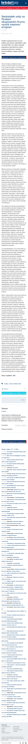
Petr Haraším (10, 607)
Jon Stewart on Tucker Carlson (14, 696)
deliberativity (16, 557)
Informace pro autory (17, 729)
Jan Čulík (9, 473)
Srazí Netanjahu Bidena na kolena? (14, 708)
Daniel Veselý (10, 698)
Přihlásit (4, 411)
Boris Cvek (9, 469)
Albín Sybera (10, 521)
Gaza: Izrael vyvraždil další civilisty (14, 668)
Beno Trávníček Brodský (12, 525)
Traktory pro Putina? (18, 706)
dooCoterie (15, 597)
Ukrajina (6, 383)
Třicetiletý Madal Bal (19, 497)
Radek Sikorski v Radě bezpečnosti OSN (16, 543)
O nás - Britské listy (6, 726)
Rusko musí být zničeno (19, 537)
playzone (15, 507)
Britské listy (11, 3)
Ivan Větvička (10, 537)
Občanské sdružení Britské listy (17, 737)
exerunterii (15, 467)
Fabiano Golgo (10, 489)
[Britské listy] (14, 58)
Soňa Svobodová (10, 497)
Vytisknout (6, 389)
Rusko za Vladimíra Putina (15, 383)
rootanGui (15, 674)
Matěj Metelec (10, 706)
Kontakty (3, 728)
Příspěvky (15, 731)
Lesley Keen (10, 467)
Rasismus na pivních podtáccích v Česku (16, 662)
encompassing (16, 563)
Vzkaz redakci (16, 728)
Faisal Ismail (10, 549)
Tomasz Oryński (10, 569)
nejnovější (17, 425)
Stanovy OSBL (16, 726)
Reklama (3, 731)
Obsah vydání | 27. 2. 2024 (10, 449)
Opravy (3, 729)
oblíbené (24, 425)
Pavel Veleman (10, 559)
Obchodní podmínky (6, 732)
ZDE (14, 375)
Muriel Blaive (10, 599)
